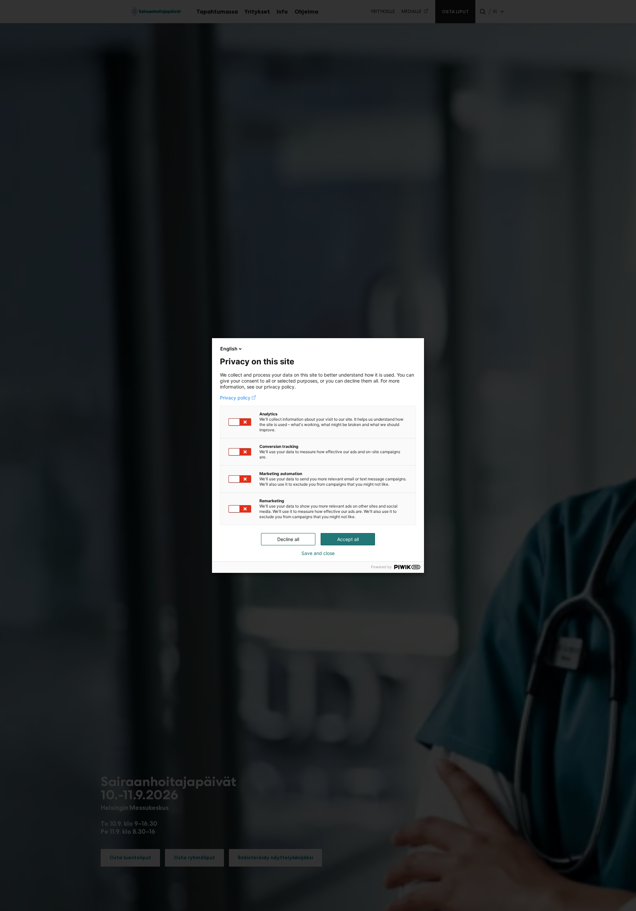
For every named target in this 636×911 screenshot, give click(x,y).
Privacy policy (235, 397)
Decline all (288, 539)
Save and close (318, 553)
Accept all (348, 539)
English (229, 348)
